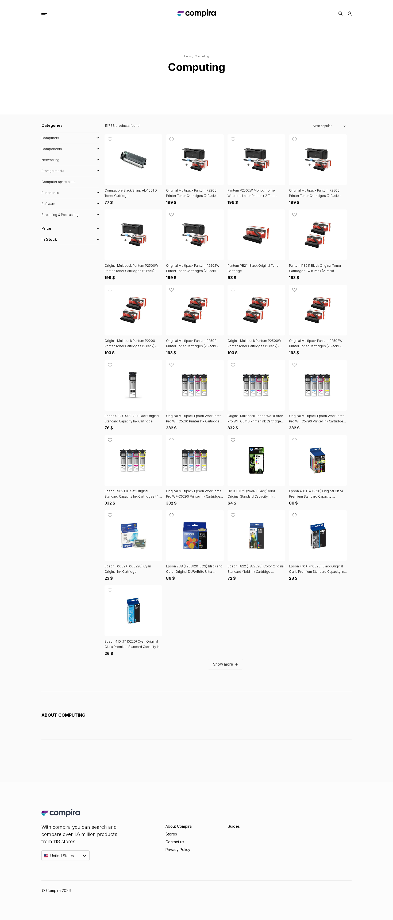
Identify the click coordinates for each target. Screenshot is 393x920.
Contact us (174, 841)
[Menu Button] (49, 13)
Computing (202, 56)
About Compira (178, 826)
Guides (234, 826)
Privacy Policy (177, 849)
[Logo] (196, 13)
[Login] (350, 14)
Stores (171, 834)
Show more (223, 664)
